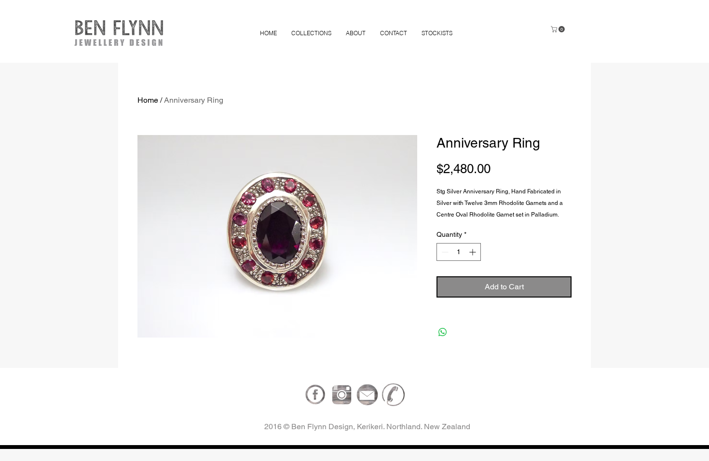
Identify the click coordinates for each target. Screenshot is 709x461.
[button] (558, 29)
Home (147, 100)
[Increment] (473, 252)
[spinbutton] (458, 252)
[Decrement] (444, 252)
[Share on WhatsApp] (443, 332)
